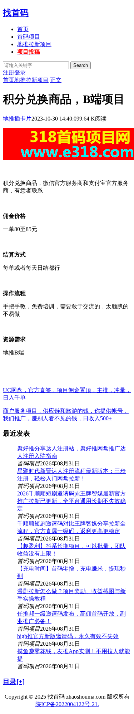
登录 (20, 72)
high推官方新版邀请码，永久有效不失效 (68, 636)
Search (80, 65)
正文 (55, 80)
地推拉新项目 (34, 44)
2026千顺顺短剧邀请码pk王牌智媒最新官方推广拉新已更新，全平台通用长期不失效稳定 (71, 501)
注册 (8, 72)
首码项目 (28, 37)
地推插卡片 (17, 119)
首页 (23, 29)
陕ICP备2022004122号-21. (67, 704)
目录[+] (14, 681)
